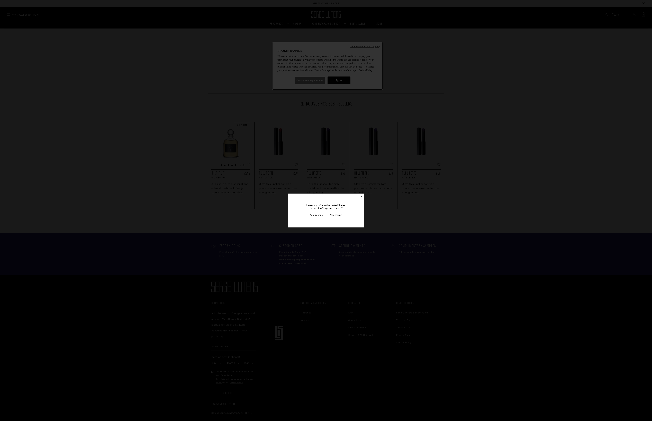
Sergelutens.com (331, 208)
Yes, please (316, 215)
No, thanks (336, 215)
